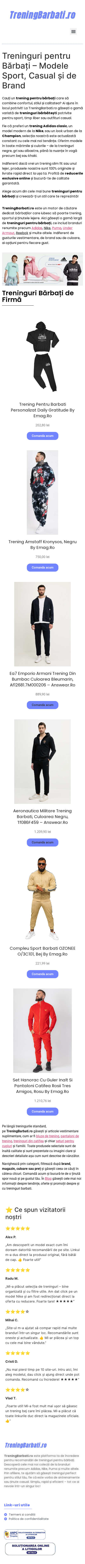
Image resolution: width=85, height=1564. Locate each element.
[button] (73, 31)
